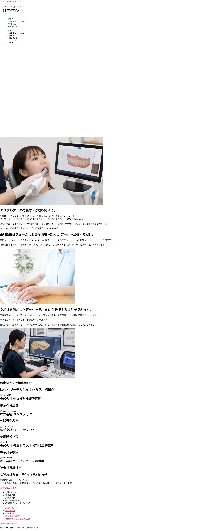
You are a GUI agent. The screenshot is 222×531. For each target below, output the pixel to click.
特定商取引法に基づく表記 (17, 503)
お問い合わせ (13, 26)
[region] (111, 90)
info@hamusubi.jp (8, 523)
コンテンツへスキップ (10, 1)
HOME (10, 19)
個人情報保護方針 (13, 500)
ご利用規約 (10, 498)
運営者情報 (10, 495)
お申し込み (12, 24)
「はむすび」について (16, 21)
